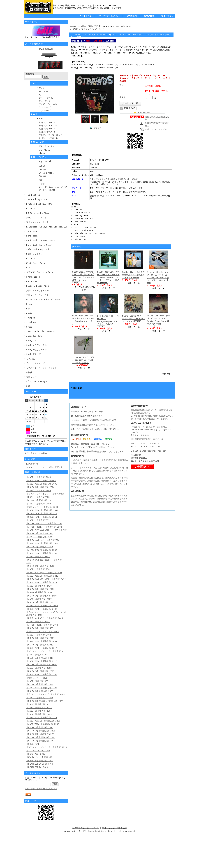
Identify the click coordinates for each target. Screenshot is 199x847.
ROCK (41, 118)
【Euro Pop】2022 (35, 754)
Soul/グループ (33, 354)
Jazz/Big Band (34, 336)
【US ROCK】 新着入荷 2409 (40, 589)
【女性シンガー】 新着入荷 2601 (42, 507)
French (42, 170)
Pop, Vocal (45, 161)
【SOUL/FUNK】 (34, 744)
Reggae (42, 176)
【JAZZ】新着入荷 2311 (38, 655)
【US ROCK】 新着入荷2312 (39, 645)
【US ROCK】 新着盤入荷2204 (40, 734)
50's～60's (45, 91)
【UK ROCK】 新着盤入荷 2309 (41, 664)
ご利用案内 (132, 16)
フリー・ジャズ (46, 98)
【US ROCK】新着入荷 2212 (39, 727)
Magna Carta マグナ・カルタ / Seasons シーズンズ (133, 319)
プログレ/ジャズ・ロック (50, 135)
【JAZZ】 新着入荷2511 (38, 520)
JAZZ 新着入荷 (46, 49)
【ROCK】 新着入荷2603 (38, 497)
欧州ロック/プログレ (48, 138)
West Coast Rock (35, 263)
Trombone (31, 322)
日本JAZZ (30, 359)
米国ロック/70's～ (48, 125)
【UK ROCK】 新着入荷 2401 (40, 638)
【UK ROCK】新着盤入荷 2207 (40, 737)
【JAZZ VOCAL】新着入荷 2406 (42, 605)
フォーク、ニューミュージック (53, 187)
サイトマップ (167, 16)
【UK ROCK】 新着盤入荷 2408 (41, 596)
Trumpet (30, 318)
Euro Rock (31, 236)
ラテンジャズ (45, 107)
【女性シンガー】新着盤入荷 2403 (42, 631)
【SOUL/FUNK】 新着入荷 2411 (41, 582)
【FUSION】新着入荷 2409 (39, 592)
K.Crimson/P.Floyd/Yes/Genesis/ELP (46, 227)
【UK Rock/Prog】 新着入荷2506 (43, 540)
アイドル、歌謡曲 (47, 190)
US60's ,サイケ (34, 254)
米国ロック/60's (47, 122)
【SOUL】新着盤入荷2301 (38, 704)
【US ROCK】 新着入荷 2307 (40, 671)
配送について (32, 464)
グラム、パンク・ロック (37, 217)
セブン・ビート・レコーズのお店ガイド (44, 467)
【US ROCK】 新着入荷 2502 (40, 566)
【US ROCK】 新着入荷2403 (39, 628)
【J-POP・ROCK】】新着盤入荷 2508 (44, 527)
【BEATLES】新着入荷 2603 (39, 500)
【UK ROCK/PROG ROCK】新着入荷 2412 (46, 579)
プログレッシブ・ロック (37, 222)
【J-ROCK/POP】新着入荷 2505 (41, 550)
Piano (29, 304)
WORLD (42, 166)
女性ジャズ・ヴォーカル (37, 290)
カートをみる (86, 16)
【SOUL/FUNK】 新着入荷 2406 (41, 609)
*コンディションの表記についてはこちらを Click (114, 179)
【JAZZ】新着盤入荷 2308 (39, 668)
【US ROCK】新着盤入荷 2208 (40, 731)
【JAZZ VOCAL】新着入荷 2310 (41, 661)
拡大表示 (98, 128)
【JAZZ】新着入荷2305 (37, 681)
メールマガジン (33, 773)
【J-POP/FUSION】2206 (38, 751)
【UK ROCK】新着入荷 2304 (39, 684)
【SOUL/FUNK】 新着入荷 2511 (41, 517)
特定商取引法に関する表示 (114, 827)
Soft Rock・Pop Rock (37, 249)
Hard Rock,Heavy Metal (39, 245)
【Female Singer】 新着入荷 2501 (44, 572)
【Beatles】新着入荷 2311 (39, 658)
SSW (28, 268)
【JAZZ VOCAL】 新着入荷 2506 (42, 543)
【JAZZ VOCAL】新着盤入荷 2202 (42, 724)
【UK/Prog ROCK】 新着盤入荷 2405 (44, 618)
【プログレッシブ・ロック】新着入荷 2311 (46, 651)
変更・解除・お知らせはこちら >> (41, 788)
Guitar (30, 313)
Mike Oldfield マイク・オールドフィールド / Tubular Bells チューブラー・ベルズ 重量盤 (158, 277)
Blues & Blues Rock (37, 286)
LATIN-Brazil (46, 173)
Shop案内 (30, 459)
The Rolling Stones (37, 199)
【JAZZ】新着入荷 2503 (38, 556)
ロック (42, 184)
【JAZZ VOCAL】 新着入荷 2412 (42, 576)
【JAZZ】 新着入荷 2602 (38, 504)
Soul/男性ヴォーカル (36, 349)
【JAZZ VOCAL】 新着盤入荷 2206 (43, 721)
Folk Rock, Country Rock (40, 240)
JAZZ (41, 88)
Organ (29, 327)
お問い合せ (149, 16)
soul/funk (44, 150)
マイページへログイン (109, 16)
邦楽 (41, 180)
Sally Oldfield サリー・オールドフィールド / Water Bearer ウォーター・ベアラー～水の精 (108, 277)
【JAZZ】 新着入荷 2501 (38, 569)
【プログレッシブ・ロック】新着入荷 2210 (46, 747)
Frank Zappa (33, 277)
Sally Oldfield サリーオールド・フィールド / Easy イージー (133, 275)
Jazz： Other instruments (41, 331)
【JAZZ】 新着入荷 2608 (38, 477)
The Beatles (33, 195)
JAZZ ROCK (31, 231)
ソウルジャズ (45, 110)
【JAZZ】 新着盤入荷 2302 (39, 697)
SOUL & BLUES (46, 146)
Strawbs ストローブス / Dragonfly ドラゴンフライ (83, 360)
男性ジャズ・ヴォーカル (37, 295)
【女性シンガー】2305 (36, 678)
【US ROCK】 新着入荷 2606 (40, 487)
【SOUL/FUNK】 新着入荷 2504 (41, 553)
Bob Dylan (31, 281)
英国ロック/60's (47, 129)
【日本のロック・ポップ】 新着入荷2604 (46, 494)
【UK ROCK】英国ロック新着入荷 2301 (44, 701)
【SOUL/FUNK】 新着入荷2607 (41, 480)
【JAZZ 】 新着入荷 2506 (39, 537)
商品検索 (30, 74)
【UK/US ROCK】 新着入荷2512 (41, 513)
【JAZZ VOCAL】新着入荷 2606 (41, 484)
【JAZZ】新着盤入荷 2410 (39, 586)
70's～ (42, 95)
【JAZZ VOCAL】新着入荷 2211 (41, 717)
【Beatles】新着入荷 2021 (39, 760)
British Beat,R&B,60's (39, 204)
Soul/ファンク (33, 340)
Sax (28, 309)
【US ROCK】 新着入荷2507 (39, 533)
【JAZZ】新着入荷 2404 (38, 621)
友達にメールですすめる (156, 129)
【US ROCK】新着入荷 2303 (39, 691)
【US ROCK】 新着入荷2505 (39, 546)
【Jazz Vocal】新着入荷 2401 (41, 641)
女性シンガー (32, 377)
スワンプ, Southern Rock (39, 272)
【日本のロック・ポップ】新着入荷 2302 (45, 694)
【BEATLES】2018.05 (37, 767)
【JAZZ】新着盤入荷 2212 (39, 707)
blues (42, 153)
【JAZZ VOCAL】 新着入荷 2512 (42, 510)
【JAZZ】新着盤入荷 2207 (39, 711)
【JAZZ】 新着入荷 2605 (38, 490)
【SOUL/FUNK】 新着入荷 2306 (41, 674)
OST (28, 386)
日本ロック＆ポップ (35, 363)
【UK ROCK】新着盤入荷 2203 (40, 741)
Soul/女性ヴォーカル (36, 345)
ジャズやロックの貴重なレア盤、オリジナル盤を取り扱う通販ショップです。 (88, 8)
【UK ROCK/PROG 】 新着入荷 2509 (44, 523)
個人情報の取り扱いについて (85, 827)
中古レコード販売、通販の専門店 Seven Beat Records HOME (100, 26)
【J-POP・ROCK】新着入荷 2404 (42, 625)
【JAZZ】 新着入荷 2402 (38, 635)
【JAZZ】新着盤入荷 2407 (39, 599)
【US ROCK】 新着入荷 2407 (40, 602)
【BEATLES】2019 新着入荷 (39, 764)
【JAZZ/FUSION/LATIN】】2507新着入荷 (46, 530)
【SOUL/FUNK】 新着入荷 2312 (41, 648)
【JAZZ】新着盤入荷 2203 (39, 714)
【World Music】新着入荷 (39, 757)
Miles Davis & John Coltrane (43, 299)
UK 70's (30, 208)
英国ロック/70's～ (48, 132)
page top (166, 374)
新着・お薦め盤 (33, 472)
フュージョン (45, 101)
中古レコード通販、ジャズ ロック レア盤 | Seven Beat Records (85, 5)
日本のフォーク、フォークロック (41, 368)
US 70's (30, 259)
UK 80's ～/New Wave (37, 213)
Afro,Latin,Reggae (36, 381)
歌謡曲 (29, 372)
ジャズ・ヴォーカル (48, 104)
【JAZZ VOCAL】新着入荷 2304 (41, 688)
